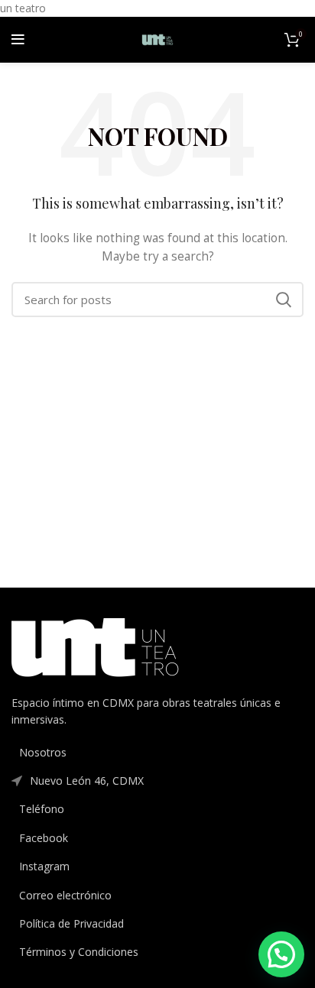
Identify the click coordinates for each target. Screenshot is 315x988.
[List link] (157, 752)
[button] (281, 954)
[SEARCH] (283, 299)
